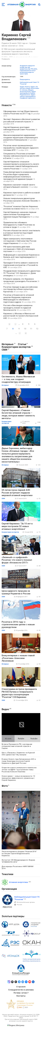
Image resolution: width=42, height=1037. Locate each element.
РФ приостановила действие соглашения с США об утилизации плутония (19, 249)
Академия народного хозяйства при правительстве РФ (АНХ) (28, 67)
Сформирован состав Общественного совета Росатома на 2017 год (20, 112)
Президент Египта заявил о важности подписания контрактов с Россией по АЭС (20, 265)
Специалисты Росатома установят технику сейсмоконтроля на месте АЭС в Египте (21, 155)
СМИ (4, 349)
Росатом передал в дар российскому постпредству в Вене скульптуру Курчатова (20, 289)
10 (25, 329)
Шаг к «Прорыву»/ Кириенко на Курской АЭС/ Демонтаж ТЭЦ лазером (18, 754)
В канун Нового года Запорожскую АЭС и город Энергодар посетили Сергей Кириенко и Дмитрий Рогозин (19, 761)
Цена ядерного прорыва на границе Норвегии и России (16, 592)
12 (37, 329)
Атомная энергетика (18, 882)
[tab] (8, 738)
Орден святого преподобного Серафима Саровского (28, 96)
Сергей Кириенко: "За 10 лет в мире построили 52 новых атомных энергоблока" (17, 526)
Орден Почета (25, 87)
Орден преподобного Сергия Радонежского (28, 93)
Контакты (21, 996)
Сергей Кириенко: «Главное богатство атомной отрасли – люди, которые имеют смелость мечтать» (18, 414)
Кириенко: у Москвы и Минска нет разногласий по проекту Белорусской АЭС (20, 315)
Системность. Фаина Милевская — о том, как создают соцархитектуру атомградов (18, 379)
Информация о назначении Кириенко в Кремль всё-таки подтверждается (21, 256)
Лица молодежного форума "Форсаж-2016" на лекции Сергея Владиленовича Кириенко (19, 854)
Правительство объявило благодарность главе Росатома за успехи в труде (19, 224)
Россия (19, 904)
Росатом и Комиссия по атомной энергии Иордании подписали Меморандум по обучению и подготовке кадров (18, 298)
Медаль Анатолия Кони (27, 90)
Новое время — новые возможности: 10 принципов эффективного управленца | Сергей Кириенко (18, 778)
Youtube (34, 738)
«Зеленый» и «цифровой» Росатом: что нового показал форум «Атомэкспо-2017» (17, 560)
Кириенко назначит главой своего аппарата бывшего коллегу (19, 186)
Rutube (21, 738)
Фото (5, 785)
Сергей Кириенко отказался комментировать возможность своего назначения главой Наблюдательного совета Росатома (21, 165)
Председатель (25, 79)
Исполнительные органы (26, 902)
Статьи (22, 344)
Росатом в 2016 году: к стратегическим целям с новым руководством (18, 625)
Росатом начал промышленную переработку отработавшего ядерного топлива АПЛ (21, 147)
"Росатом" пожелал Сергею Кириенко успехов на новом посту (20, 207)
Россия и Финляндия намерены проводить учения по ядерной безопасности (17, 307)
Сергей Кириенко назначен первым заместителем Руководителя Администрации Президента (19, 214)
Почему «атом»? (21, 993)
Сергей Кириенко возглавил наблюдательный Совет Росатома (19, 128)
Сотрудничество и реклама (21, 990)
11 (31, 329)
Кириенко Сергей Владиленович (16, 37)
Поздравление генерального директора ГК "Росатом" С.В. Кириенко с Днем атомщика (21, 273)
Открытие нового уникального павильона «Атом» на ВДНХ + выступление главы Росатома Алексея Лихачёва (19, 770)
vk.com (8, 738)
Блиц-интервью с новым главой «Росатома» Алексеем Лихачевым (18, 658)
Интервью (7, 344)
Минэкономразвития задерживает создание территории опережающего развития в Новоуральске (20, 137)
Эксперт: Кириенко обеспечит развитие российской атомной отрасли (21, 120)
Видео (5, 709)
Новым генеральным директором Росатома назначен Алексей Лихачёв (20, 199)
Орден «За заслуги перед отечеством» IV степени (29, 88)
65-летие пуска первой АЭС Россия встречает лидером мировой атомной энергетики (17, 493)
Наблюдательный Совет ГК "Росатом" (29, 83)
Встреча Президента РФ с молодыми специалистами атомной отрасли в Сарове (17, 746)
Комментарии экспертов (16, 347)
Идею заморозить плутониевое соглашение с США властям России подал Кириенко (19, 241)
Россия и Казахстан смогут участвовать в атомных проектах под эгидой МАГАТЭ (21, 232)
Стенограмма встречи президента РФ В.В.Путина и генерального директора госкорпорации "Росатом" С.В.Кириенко (19, 693)
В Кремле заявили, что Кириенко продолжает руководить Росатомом (20, 280)
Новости (7, 105)
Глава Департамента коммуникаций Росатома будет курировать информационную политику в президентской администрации (20, 175)
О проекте (21, 987)
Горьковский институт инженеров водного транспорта (28, 72)
